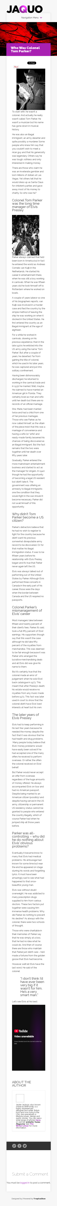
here (38, 1120)
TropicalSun (39, 1199)
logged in (25, 1182)
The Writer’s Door (25, 1125)
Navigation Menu (30, 18)
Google (14, 1146)
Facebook (19, 1146)
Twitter (25, 1146)
